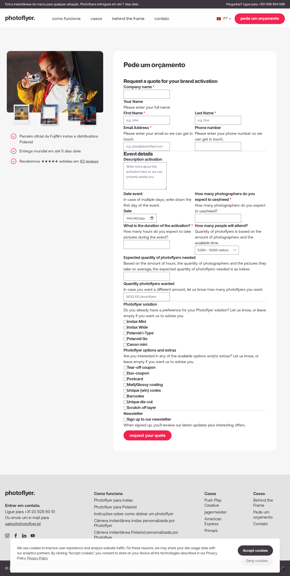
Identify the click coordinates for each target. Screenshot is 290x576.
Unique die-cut (140, 402)
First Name (134, 113)
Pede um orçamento (263, 514)
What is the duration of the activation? (158, 225)
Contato (162, 18)
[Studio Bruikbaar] (283, 568)
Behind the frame (128, 18)
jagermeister (215, 512)
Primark (211, 530)
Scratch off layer (141, 407)
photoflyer (20, 17)
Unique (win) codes (144, 390)
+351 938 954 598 (272, 4)
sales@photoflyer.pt (23, 523)
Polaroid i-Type (140, 333)
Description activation (143, 159)
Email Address (138, 127)
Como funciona (66, 18)
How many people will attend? (221, 225)
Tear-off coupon (141, 367)
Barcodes (135, 396)
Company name (139, 87)
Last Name (205, 113)
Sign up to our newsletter (149, 419)
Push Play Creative (212, 503)
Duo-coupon (138, 373)
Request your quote (148, 435)
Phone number (208, 127)
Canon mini (137, 344)
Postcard (135, 379)
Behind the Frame (263, 503)
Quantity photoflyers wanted (149, 283)
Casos (96, 18)
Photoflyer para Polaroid (115, 507)
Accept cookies (255, 550)
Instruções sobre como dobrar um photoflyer (133, 513)
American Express (213, 521)
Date (128, 211)
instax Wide (137, 327)
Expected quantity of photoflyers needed (160, 257)
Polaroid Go (137, 338)
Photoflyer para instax (113, 500)
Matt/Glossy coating (145, 384)
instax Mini (136, 321)
